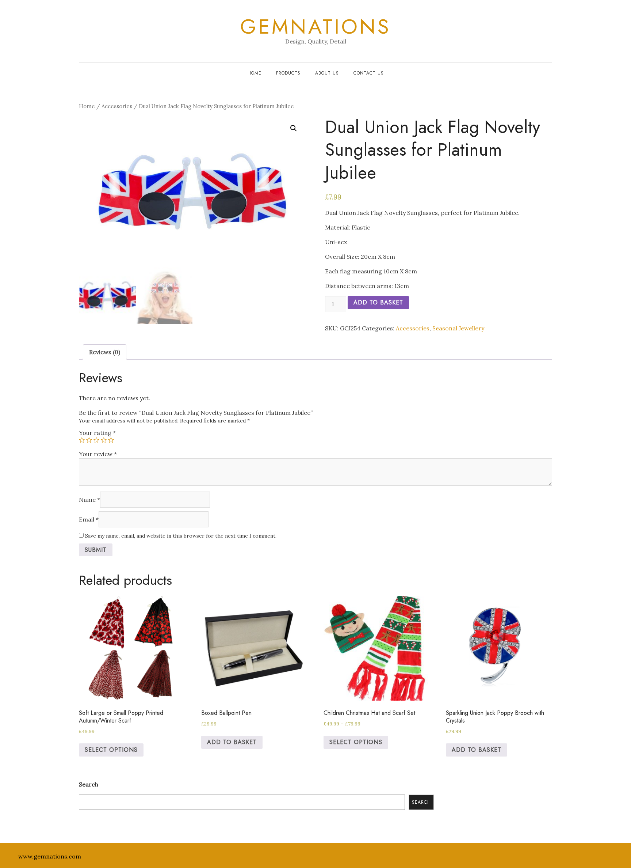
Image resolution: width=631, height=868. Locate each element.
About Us (327, 73)
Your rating (97, 432)
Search (88, 784)
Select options (111, 750)
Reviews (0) (104, 352)
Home (254, 73)
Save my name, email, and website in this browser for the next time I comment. (180, 535)
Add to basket (378, 302)
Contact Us (368, 73)
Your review (98, 454)
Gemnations (315, 26)
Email (89, 519)
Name (89, 499)
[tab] (104, 352)
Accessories (117, 106)
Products (288, 73)
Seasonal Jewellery (458, 328)
